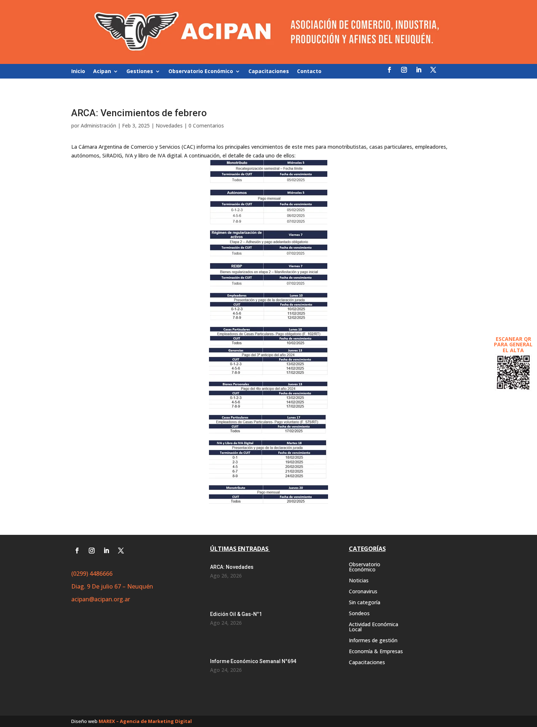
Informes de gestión (373, 641)
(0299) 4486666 (92, 574)
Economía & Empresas (376, 652)
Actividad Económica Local (373, 627)
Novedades (169, 125)
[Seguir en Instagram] (404, 70)
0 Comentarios (206, 125)
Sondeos (359, 614)
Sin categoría (364, 603)
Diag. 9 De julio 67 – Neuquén (112, 586)
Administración (98, 125)
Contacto (309, 72)
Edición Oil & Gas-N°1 (236, 614)
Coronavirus (363, 592)
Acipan (102, 72)
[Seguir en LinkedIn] (418, 70)
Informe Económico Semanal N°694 (253, 661)
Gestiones (139, 72)
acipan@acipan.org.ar (100, 599)
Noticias (359, 581)
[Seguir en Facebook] (389, 70)
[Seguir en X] (433, 70)
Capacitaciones (268, 72)
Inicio (78, 72)
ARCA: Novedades (232, 567)
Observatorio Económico (200, 72)
